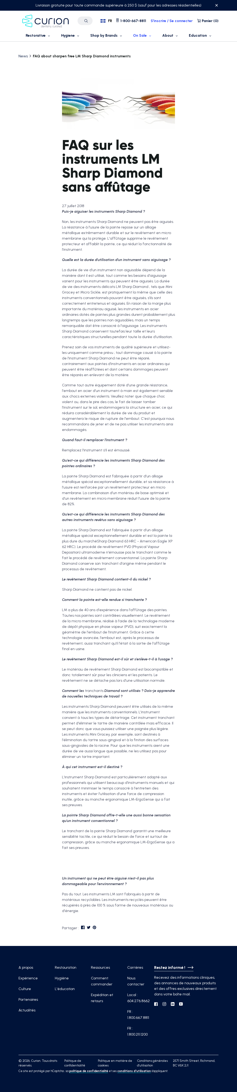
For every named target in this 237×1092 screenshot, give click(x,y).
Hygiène (62, 978)
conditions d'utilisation (134, 1071)
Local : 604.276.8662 (138, 998)
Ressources (100, 967)
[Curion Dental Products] (46, 21)
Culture (25, 989)
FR (110, 21)
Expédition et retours (102, 998)
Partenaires (28, 999)
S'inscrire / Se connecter (172, 21)
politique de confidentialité (88, 1071)
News (23, 56)
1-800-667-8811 (132, 21)
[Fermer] (216, 6)
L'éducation (65, 989)
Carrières (135, 967)
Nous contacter (135, 981)
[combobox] (106, 21)
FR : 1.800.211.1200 (137, 1031)
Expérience (28, 978)
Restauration (65, 967)
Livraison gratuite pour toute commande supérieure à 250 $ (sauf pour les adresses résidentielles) (118, 5)
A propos (26, 967)
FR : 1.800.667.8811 (138, 1014)
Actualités (27, 1010)
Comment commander (101, 981)
